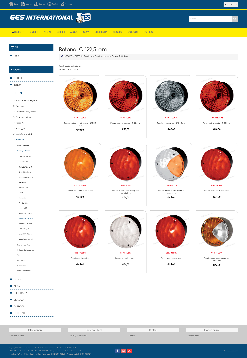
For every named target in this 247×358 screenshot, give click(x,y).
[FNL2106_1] (171, 231)
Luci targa (21, 260)
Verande (20, 123)
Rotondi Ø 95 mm (25, 213)
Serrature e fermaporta (26, 100)
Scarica (42, 4)
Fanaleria (20, 139)
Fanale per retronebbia (171, 258)
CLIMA (86, 32)
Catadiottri (21, 265)
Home (16, 4)
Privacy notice (17, 335)
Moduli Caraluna (25, 157)
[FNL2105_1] (80, 164)
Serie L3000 (23, 162)
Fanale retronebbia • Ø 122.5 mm (217, 123)
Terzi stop (21, 255)
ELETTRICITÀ (101, 32)
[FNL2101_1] (171, 164)
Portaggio (20, 128)
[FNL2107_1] (126, 231)
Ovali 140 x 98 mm (25, 234)
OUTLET (34, 32)
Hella (16, 55)
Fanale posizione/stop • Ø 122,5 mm (125, 123)
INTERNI (47, 32)
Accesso (68, 4)
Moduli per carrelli (26, 239)
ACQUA (73, 32)
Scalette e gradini (24, 134)
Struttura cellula (23, 117)
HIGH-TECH (149, 32)
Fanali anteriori (23, 146)
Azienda (28, 4)
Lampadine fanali (24, 271)
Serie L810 (22, 182)
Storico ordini (194, 335)
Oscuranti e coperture (26, 111)
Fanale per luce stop (80, 258)
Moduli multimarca (26, 177)
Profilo (132, 335)
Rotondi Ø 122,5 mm (26, 218)
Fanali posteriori (23, 151)
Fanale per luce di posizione (216, 190)
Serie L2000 (23, 187)
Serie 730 (22, 198)
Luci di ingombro (23, 245)
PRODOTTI (68, 56)
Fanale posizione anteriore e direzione (217, 259)
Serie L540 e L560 (25, 167)
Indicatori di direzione (25, 250)
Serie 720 (22, 193)
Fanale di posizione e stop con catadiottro (125, 191)
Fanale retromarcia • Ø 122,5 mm (171, 123)
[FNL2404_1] (171, 96)
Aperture (20, 106)
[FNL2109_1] (217, 231)
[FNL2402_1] (217, 96)
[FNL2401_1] (126, 96)
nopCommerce (232, 351)
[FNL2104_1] (80, 231)
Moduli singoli (24, 229)
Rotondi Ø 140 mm (25, 223)
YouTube (129, 351)
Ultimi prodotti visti (78, 335)
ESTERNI (61, 32)
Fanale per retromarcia (125, 258)
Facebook (117, 351)
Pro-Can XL (23, 203)
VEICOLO (117, 32)
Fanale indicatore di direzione (80, 190)
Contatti (55, 4)
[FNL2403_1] (80, 96)
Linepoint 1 (23, 208)
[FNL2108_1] (217, 164)
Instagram (123, 351)
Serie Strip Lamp (25, 172)
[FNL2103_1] (126, 164)
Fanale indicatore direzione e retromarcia (171, 191)
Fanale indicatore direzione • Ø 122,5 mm (80, 124)
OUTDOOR (133, 32)
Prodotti (19, 32)
